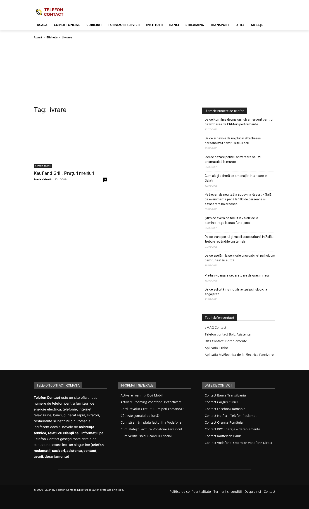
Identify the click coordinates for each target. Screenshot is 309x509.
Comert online (43, 165)
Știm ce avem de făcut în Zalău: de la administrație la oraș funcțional (231, 220)
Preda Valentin (43, 179)
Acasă (38, 37)
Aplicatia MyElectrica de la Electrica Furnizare (239, 354)
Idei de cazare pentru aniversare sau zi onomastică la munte (233, 159)
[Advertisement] (154, 73)
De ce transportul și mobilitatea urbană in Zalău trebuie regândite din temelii (239, 239)
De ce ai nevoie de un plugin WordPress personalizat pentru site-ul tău (233, 140)
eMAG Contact (215, 327)
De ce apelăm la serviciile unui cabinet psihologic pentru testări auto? (240, 258)
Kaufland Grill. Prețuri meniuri (64, 173)
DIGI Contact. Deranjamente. (226, 341)
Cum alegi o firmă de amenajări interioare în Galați (236, 178)
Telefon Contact (66, 490)
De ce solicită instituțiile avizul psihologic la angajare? (236, 292)
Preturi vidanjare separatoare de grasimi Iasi (237, 275)
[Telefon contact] (70, 11)
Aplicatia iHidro (216, 348)
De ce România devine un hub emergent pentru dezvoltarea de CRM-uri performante (239, 122)
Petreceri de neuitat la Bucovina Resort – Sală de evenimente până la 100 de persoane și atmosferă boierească (238, 199)
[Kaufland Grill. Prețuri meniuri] (70, 143)
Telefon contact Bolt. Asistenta (228, 334)
